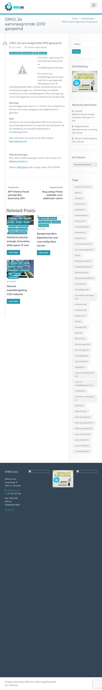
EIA (77, 255)
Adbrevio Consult (17, 161)
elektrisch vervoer (83, 261)
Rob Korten (23, 167)
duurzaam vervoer (83, 244)
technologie (21, 233)
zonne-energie (82, 446)
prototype (80, 327)
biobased (80, 210)
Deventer (79, 238)
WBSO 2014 (80, 411)
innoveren (80, 304)
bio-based (80, 204)
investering (27, 53)
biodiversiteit (81, 215)
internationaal (87, 18)
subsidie (12, 233)
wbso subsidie (82, 440)
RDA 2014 (80, 339)
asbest (78, 198)
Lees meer (13, 252)
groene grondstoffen (84, 278)
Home (75, 18)
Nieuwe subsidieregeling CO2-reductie (17, 290)
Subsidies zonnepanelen (84, 398)
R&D (78, 333)
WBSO (79, 406)
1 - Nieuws (13, 218)
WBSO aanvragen (83, 429)
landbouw (80, 316)
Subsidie (80, 391)
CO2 (20, 218)
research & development (84, 374)
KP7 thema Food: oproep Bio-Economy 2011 (18, 195)
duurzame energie (84, 250)
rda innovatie (82, 350)
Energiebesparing (83, 267)
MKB (35, 53)
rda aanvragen (82, 344)
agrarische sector (83, 187)
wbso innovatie (82, 434)
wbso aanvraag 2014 (84, 423)
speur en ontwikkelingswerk (84, 383)
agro (78, 193)
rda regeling (81, 356)
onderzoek (56, 222)
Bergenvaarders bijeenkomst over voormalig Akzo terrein (84, 129)
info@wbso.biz (13, 490)
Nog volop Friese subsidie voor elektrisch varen (52, 195)
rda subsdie (81, 361)
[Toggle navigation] (93, 5)
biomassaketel (82, 227)
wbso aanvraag (82, 417)
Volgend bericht (56, 187)
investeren (80, 310)
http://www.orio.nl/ (18, 141)
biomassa (80, 221)
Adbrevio (14, 685)
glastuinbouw (22, 226)
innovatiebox (82, 290)
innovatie (12, 229)
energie (19, 222)
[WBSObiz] (5, 43)
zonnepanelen (82, 451)
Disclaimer (9, 509)
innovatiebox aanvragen (84, 297)
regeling (80, 367)
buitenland (80, 233)
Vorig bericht (13, 187)
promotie (42, 53)
